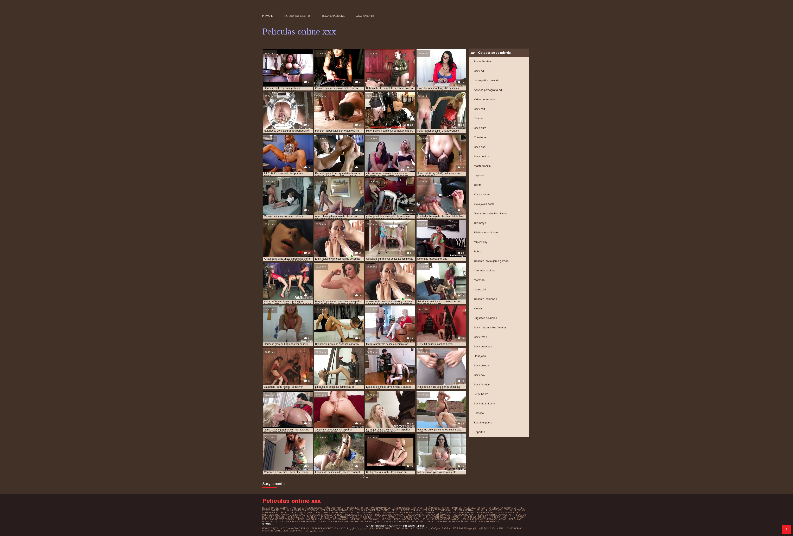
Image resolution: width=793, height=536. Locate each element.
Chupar (478, 118)
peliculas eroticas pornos (325, 514)
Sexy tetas (480, 337)
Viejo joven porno (484, 204)
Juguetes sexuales (485, 318)
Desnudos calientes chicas (490, 213)
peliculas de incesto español (418, 512)
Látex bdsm (481, 394)
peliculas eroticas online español (283, 514)
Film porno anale (381, 528)
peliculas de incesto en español (377, 512)
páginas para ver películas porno (346, 508)
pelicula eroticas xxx (436, 510)
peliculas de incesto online (456, 512)
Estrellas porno (483, 422)
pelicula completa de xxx (337, 510)
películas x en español (485, 521)
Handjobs (480, 356)
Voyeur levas (482, 194)
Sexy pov (479, 375)
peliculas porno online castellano (351, 521)
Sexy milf (479, 109)
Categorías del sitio (297, 16)
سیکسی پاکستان (359, 528)
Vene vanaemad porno (295, 528)
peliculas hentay (410, 517)
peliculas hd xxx (463, 514)
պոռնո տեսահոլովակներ (411, 528)
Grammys (480, 223)
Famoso (479, 413)
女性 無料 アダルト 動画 (491, 528)
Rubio (477, 251)
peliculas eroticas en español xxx (498, 512)
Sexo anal (480, 147)
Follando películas (333, 16)
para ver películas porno (468, 508)
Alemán (478, 308)
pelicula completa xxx (406, 510)
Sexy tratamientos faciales (490, 327)
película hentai (463, 510)
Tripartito (479, 432)
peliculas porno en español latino (484, 519)
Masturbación (482, 166)
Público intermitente (486, 232)
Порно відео (270, 528)
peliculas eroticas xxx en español (428, 514)
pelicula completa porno (372, 510)
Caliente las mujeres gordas (491, 261)
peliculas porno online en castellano (400, 521)
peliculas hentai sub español (378, 517)
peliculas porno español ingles (306, 521)
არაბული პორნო (440, 528)
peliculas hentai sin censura (339, 517)
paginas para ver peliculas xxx (390, 508)
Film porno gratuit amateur (330, 528)
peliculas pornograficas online (448, 521)
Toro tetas (480, 137)
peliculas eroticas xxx (389, 514)
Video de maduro (484, 99)
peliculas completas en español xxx (331, 512)
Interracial (480, 289)
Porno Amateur (483, 61)
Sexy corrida (481, 156)
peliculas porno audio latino (441, 519)
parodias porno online (502, 508)
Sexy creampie (483, 346)
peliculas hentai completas (494, 514)
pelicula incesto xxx (489, 510)
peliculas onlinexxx (406, 519)
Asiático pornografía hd (488, 90)
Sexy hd (479, 70)
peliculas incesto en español (507, 517)
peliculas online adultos (314, 519)
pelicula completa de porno (300, 510)
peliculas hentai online (303, 517)
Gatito (477, 185)
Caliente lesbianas (485, 299)
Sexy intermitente (484, 403)
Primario (267, 16)
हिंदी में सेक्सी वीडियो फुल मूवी (464, 528)
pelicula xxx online (293, 512)
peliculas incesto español (278, 519)
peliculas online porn (347, 519)
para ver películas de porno (431, 508)
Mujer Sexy (480, 242)
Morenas (479, 280)
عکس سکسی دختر (314, 530)
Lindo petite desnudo (486, 80)
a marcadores (365, 16)
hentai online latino (275, 508)
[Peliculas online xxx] (786, 529)
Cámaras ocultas (484, 270)
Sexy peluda (481, 365)
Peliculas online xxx (289, 530)
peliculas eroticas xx (358, 514)
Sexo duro (480, 128)
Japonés (479, 175)
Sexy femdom (482, 384)
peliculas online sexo (377, 519)
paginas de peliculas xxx (306, 508)
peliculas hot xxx (475, 517)
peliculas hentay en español (443, 517)
